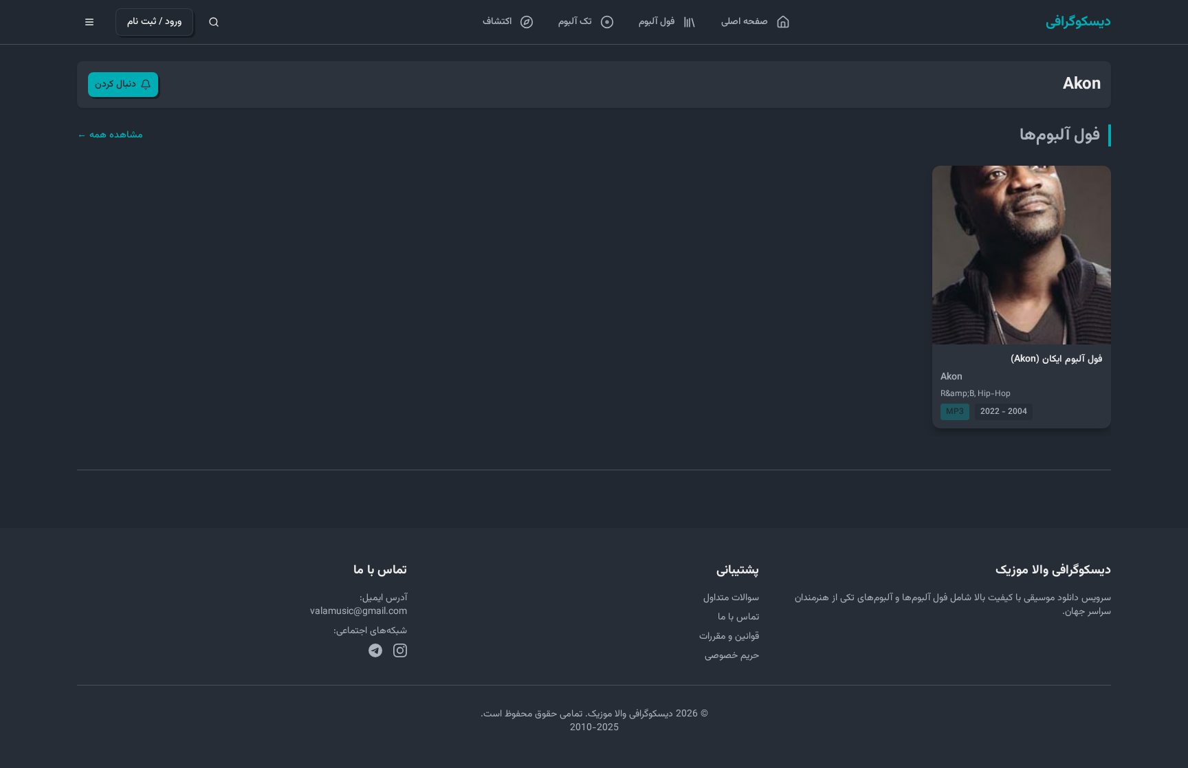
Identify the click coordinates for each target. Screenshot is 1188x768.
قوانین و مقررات (729, 636)
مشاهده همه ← (110, 135)
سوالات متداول (731, 598)
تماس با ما (738, 617)
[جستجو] (213, 22)
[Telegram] (375, 650)
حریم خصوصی (732, 655)
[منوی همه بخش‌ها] (89, 22)
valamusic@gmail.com (358, 611)
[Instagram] (400, 650)
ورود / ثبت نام (154, 22)
